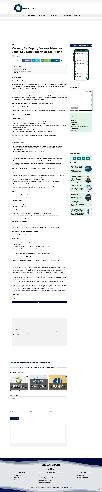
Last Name (73, 103)
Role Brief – (16, 68)
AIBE (32, 372)
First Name (74, 98)
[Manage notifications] (99, 489)
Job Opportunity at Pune (29, 362)
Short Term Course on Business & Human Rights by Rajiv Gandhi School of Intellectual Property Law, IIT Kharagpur (77, 188)
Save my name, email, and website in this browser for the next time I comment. (28, 415)
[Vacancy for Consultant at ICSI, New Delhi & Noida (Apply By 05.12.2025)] (58, 382)
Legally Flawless (20, 55)
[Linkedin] (79, 158)
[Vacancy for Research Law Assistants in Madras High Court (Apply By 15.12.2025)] (19, 382)
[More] (61, 60)
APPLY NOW (39, 302)
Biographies (37, 372)
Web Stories (73, 130)
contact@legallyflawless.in (46, 478)
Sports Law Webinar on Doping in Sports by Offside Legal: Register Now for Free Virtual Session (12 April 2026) (76, 179)
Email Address (74, 93)
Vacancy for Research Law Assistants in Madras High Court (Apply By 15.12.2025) (18, 386)
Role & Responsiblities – (19, 69)
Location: (16, 72)
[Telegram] (88, 158)
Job (20, 362)
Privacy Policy (45, 487)
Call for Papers (57, 372)
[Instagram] (83, 158)
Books (42, 372)
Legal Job (39, 362)
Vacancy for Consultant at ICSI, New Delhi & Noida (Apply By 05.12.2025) (57, 386)
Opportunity (46, 362)
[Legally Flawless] (13, 56)
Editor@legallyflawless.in (46, 482)
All (29, 372)
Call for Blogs (49, 372)
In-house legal (13, 362)
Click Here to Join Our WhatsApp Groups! (38, 367)
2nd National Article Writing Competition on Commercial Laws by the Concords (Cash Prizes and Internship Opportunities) (77, 211)
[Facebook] (74, 158)
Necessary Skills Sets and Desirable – (22, 71)
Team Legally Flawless (68, 487)
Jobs (13, 44)
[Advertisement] (51, 32)
